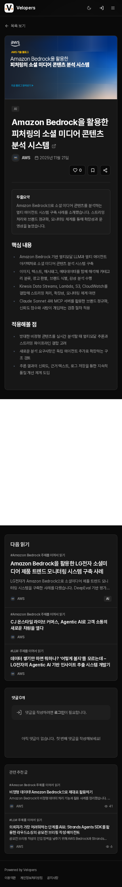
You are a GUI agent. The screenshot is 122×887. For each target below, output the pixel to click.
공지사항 (52, 878)
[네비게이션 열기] (112, 8)
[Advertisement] (61, 462)
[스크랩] (93, 170)
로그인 (59, 712)
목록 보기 (18, 26)
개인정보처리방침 (31, 878)
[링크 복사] (105, 170)
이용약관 (10, 878)
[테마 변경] (89, 8)
